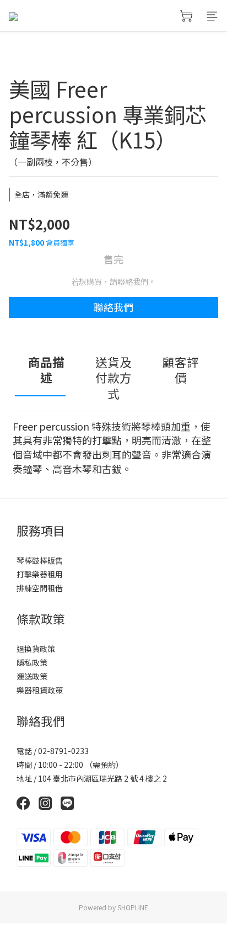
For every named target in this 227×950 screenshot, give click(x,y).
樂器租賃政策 (40, 690)
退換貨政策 (36, 648)
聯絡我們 (113, 307)
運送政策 (32, 676)
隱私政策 (32, 662)
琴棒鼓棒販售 (40, 560)
